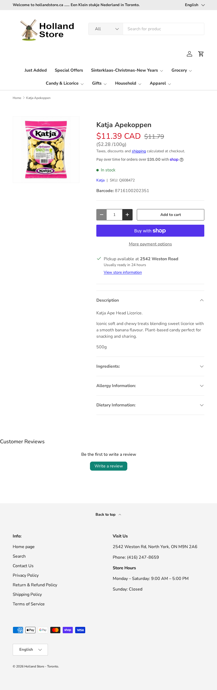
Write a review (108, 466)
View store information (123, 272)
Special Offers (69, 70)
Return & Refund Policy (35, 585)
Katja (100, 180)
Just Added (36, 70)
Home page (24, 547)
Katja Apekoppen (38, 97)
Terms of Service (29, 604)
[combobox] (146, 29)
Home (17, 97)
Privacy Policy (26, 575)
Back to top (106, 514)
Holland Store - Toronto (41, 666)
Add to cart (170, 214)
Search (19, 556)
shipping (139, 151)
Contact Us (23, 566)
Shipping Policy (27, 594)
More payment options (150, 244)
